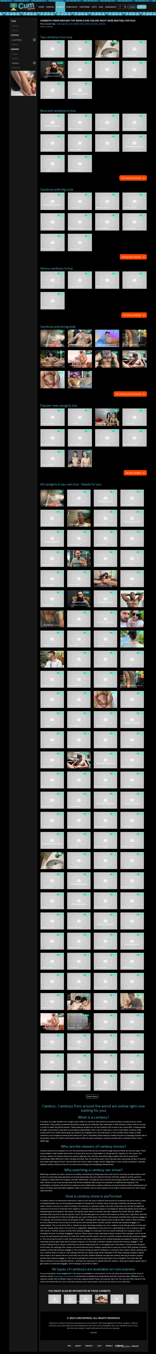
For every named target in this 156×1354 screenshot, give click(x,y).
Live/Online (17, 40)
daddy (76, 24)
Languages (110, 7)
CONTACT (89, 1346)
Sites (94, 7)
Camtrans (84, 7)
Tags (101, 7)
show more (92, 1096)
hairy (82, 24)
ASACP (78, 1346)
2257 (99, 1346)
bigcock (15, 26)
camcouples (66, 1325)
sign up (141, 7)
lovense (94, 24)
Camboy (60, 7)
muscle (15, 30)
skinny (43, 26)
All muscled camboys (131, 178)
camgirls (126, 1323)
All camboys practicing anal (128, 394)
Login (132, 7)
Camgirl (50, 7)
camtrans (53, 1325)
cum (71, 24)
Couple (15, 54)
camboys (134, 1323)
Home (41, 7)
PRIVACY (109, 1346)
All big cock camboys (131, 257)
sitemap (93, 1332)
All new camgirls (133, 472)
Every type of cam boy (63, 1276)
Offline (15, 44)
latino (87, 24)
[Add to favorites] (43, 42)
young (49, 26)
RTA (69, 1346)
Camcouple (72, 7)
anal (59, 24)
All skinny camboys (132, 315)
